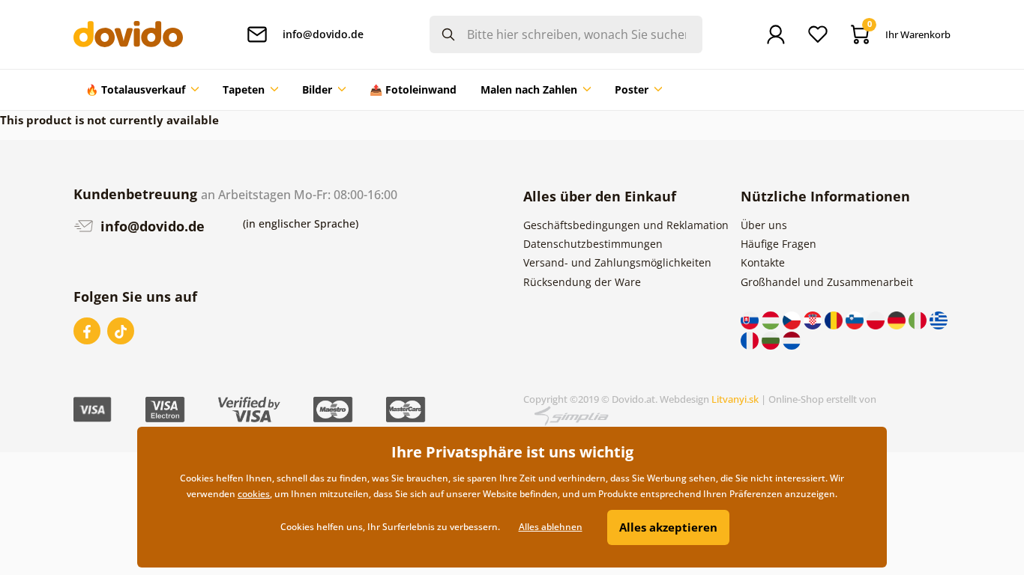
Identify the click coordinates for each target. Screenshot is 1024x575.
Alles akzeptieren (668, 527)
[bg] (772, 339)
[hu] (772, 319)
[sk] (751, 319)
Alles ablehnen (550, 526)
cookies (254, 493)
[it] (919, 319)
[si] (856, 319)
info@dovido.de (151, 226)
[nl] (792, 339)
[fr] (751, 339)
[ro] (835, 319)
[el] (939, 319)
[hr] (814, 319)
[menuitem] (142, 90)
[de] (898, 319)
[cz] (793, 319)
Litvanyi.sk (735, 399)
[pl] (877, 319)
